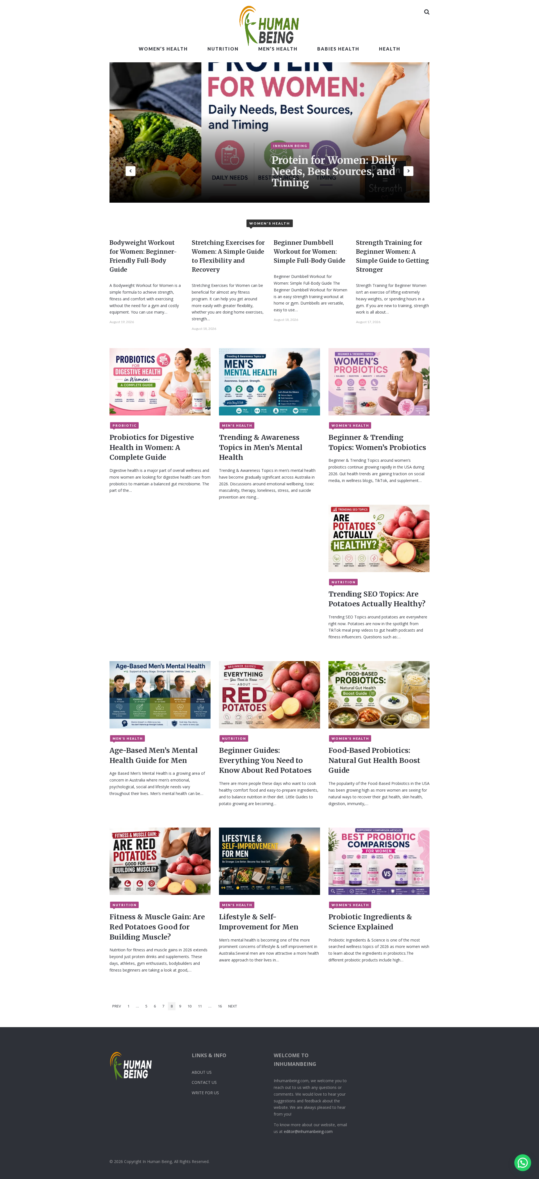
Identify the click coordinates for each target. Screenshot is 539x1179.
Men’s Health (278, 48)
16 (220, 1006)
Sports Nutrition (299, 156)
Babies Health (338, 48)
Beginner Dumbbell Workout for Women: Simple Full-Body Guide (309, 251)
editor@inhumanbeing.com (308, 1131)
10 (189, 1006)
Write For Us (205, 1092)
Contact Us (204, 1082)
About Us (202, 1072)
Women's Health (350, 425)
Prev (116, 1006)
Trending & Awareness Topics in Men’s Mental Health (260, 447)
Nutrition (223, 48)
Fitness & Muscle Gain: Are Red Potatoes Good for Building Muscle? (157, 926)
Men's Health (237, 425)
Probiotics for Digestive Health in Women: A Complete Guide (151, 447)
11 (200, 1006)
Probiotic (125, 425)
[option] (366, 132)
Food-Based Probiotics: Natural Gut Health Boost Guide (374, 760)
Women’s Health (163, 48)
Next (232, 1006)
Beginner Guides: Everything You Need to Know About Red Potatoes (265, 760)
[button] (522, 1162)
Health (389, 48)
